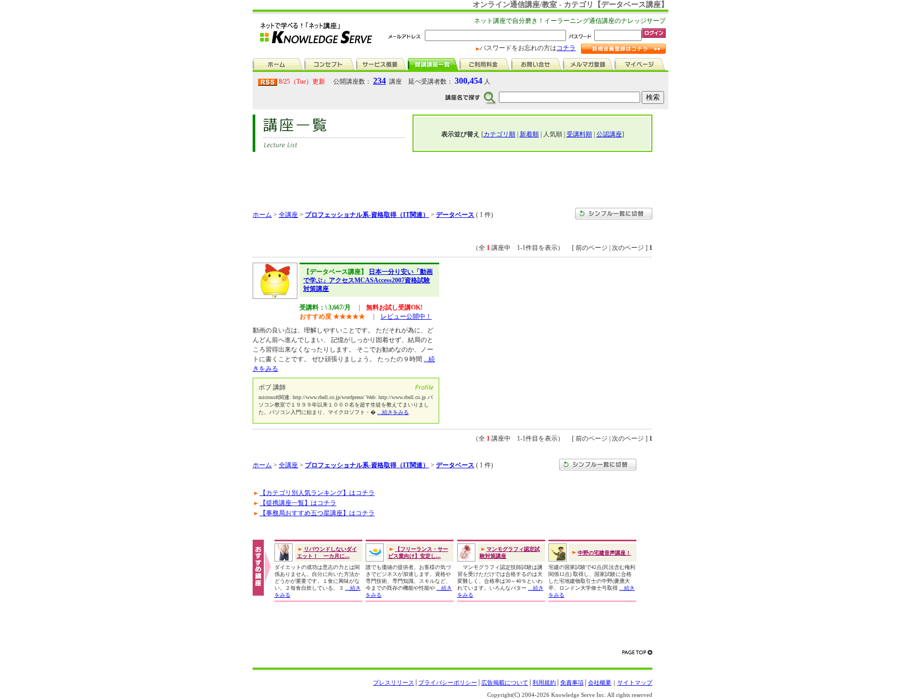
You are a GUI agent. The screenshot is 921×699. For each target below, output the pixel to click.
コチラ (566, 48)
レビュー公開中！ (406, 316)
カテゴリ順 (499, 134)
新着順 (529, 134)
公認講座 (609, 134)
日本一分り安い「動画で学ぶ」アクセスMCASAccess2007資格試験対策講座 (368, 280)
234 (379, 80)
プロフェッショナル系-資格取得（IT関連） (367, 214)
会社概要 (599, 682)
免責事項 (572, 682)
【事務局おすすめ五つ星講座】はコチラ (317, 513)
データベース (455, 214)
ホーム (262, 214)
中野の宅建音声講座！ (604, 553)
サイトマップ (634, 682)
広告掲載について (504, 682)
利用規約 (544, 682)
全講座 (288, 214)
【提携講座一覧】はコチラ (298, 503)
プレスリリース (393, 682)
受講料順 (579, 134)
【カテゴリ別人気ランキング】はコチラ (317, 493)
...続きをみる (393, 412)
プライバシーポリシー (447, 682)
